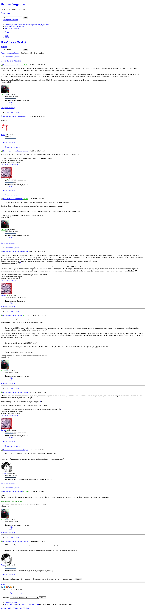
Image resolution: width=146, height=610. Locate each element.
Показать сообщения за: (11, 579)
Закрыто (4, 47)
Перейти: (6, 597)
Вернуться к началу (8, 108)
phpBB (3, 608)
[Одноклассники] (11, 586)
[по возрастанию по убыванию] (72, 579)
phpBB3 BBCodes (13, 608)
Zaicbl (25, 116)
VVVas (25, 65)
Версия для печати (12, 28)
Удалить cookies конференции (28, 604)
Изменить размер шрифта (14, 26)
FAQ (7, 36)
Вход (7, 38)
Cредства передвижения (40, 25)
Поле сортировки (39, 579)
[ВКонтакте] (2, 586)
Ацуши (25, 450)
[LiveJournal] (9, 586)
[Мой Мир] (14, 586)
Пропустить (5, 13)
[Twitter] (5, 586)
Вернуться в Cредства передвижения (14, 593)
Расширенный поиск (10, 20)
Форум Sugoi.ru (13, 4)
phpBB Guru (24, 608)
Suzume (25, 151)
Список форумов (11, 25)
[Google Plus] (7, 586)
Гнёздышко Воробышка (9, 164)
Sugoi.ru (8, 32)
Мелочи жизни (24, 25)
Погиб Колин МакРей (13, 42)
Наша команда (10, 604)
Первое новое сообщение (10, 53)
